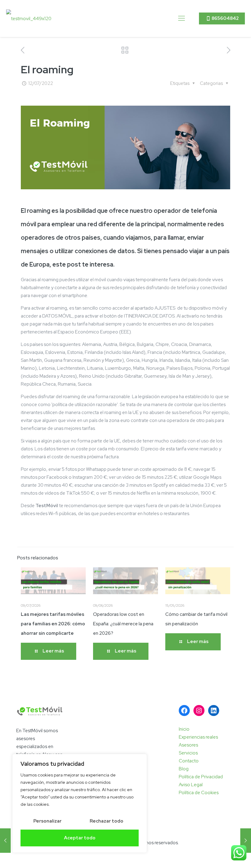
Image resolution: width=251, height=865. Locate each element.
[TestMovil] (28, 18)
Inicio (184, 729)
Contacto (189, 761)
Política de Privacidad (201, 777)
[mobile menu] (181, 18)
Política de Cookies (199, 793)
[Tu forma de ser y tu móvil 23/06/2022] (5, 840)
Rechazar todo (106, 821)
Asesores (188, 745)
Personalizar (47, 821)
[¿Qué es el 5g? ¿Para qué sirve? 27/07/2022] (245, 840)
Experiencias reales (198, 737)
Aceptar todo (80, 838)
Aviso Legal (191, 785)
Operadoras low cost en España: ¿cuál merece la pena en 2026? (123, 623)
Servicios (188, 753)
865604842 (225, 18)
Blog (184, 769)
